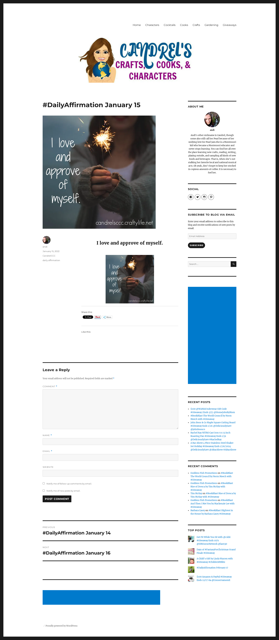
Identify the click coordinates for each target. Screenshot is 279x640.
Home (137, 25)
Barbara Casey (198, 510)
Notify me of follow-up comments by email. (69, 483)
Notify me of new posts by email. (63, 490)
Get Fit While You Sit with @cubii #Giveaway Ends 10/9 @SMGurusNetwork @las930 (213, 540)
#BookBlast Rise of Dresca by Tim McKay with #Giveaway (212, 486)
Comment (50, 386)
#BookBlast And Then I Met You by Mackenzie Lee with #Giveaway (213, 503)
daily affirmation (51, 260)
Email (47, 451)
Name (47, 435)
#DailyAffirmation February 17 (212, 567)
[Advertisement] (102, 597)
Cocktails (170, 25)
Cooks (184, 25)
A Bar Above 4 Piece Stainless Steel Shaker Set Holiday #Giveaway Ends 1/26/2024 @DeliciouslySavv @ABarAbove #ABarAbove (213, 446)
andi (45, 246)
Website (48, 467)
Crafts (196, 25)
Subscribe (196, 245)
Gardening (211, 25)
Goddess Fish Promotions (204, 473)
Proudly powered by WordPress (62, 625)
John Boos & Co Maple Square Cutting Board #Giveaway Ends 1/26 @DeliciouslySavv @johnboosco (213, 426)
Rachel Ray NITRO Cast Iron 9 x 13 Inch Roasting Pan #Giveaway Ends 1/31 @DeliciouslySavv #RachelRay (210, 436)
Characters (152, 25)
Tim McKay (196, 493)
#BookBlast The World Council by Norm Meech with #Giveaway (212, 476)
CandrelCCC (49, 255)
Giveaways (229, 25)
